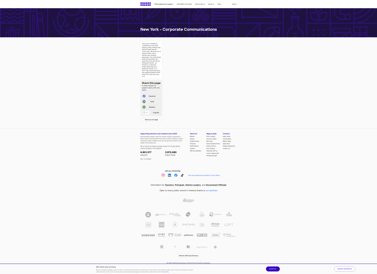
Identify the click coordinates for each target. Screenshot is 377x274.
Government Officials (216, 185)
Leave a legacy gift (212, 153)
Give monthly (210, 148)
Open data (226, 143)
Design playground (229, 146)
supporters (145, 153)
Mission (192, 136)
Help (219, 4)
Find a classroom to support (164, 4)
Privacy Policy (165, 272)
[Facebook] (176, 175)
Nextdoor (152, 107)
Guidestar (158, 148)
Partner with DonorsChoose (188, 256)
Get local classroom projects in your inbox (204, 175)
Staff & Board (194, 146)
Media (225, 141)
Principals (179, 185)
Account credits (211, 139)
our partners (211, 190)
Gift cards (209, 141)
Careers (192, 148)
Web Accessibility (195, 151)
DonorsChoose (145, 4)
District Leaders (193, 185)
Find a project (210, 136)
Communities (227, 139)
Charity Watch (175, 146)
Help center (226, 136)
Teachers (169, 185)
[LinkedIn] (169, 175)
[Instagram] (163, 175)
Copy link (156, 112)
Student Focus (194, 141)
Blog (229, 141)
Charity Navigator (146, 148)
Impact (192, 139)
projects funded (171, 153)
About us (211, 4)
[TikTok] (182, 175)
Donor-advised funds (213, 143)
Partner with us (200, 4)
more (143, 76)
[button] (151, 113)
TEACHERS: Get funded (184, 4)
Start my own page (151, 120)
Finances (193, 143)
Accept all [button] (273, 269)
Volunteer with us (211, 151)
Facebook (152, 96)
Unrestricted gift (211, 155)
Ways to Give (211, 134)
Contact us (226, 148)
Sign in (234, 4)
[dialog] (188, 269)
